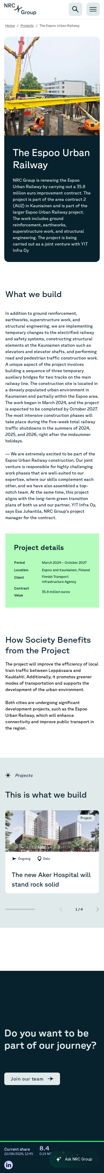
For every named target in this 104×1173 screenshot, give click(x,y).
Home (10, 26)
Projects (27, 26)
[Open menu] (93, 9)
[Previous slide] (60, 909)
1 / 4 (79, 909)
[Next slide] (97, 909)
